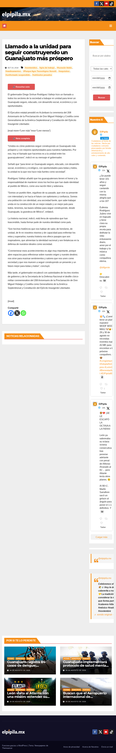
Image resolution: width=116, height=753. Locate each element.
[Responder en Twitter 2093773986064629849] (101, 288)
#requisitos (64, 71)
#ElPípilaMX (107, 373)
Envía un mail (107, 747)
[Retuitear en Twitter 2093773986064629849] (107, 288)
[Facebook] (11, 313)
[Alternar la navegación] (111, 26)
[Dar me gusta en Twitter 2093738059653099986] (102, 523)
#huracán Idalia (64, 68)
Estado (11, 658)
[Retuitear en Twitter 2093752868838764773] (107, 384)
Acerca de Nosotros (90, 747)
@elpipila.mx (104, 558)
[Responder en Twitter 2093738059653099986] (101, 519)
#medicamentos (13, 71)
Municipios (20, 658)
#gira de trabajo (47, 68)
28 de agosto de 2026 (20, 670)
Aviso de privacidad (71, 747)
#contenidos (31, 68)
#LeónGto (109, 367)
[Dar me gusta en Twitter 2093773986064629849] (102, 292)
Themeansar (7, 748)
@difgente (105, 267)
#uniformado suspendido (18, 75)
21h (103, 170)
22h (103, 311)
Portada (30, 658)
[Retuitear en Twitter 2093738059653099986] (107, 519)
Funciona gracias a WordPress (15, 746)
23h (103, 408)
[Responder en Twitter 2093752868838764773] (101, 384)
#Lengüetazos (107, 361)
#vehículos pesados (42, 75)
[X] (17, 313)
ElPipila (103, 166)
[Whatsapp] (23, 313)
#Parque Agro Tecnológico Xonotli (39, 71)
